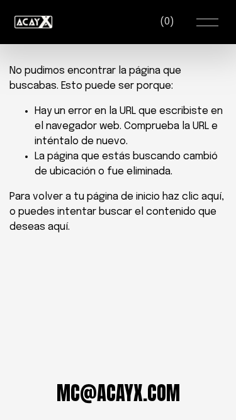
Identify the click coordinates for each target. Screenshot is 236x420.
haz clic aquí (192, 196)
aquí (58, 227)
